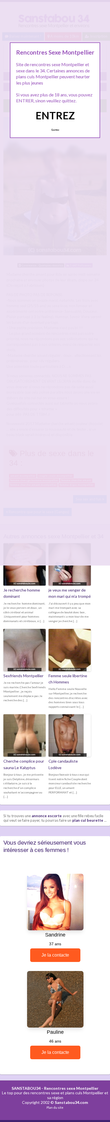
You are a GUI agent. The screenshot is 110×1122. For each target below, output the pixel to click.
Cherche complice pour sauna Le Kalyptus (23, 764)
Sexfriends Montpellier (23, 675)
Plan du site (55, 1107)
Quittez (55, 129)
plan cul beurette (87, 820)
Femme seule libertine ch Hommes (68, 678)
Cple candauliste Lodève (63, 764)
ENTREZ (55, 115)
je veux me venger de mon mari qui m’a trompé (70, 593)
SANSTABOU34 (26, 1088)
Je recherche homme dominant (21, 593)
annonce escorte (47, 816)
